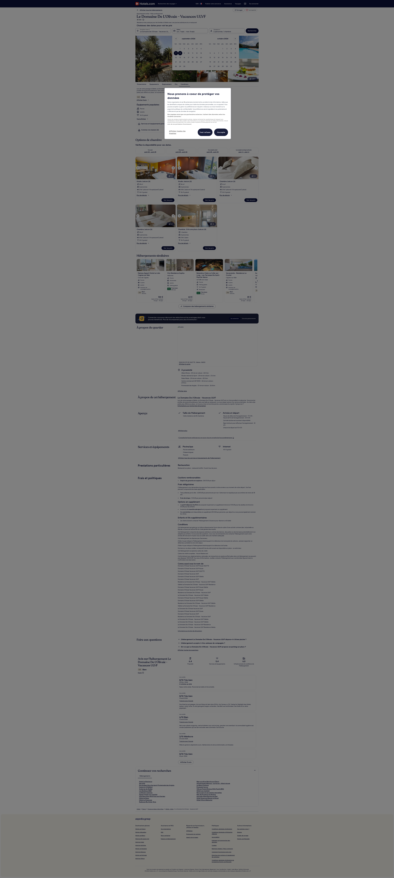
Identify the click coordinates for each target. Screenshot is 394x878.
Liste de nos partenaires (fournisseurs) (179, 124)
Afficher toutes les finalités (177, 132)
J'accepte (221, 132)
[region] (197, 113)
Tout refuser (205, 132)
